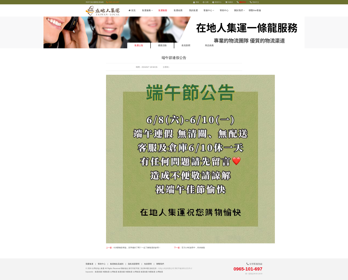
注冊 (207, 2)
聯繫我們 (160, 264)
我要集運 (89, 264)
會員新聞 (185, 45)
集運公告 (138, 45)
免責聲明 (148, 264)
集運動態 (162, 10)
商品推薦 (209, 45)
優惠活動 (162, 45)
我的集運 (193, 10)
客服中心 (208, 10)
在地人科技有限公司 (166, 268)
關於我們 (238, 10)
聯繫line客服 (255, 10)
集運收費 (178, 10)
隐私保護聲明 (133, 264)
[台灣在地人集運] (103, 11)
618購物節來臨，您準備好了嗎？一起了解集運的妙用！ (137, 247)
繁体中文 (242, 2)
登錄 (197, 2)
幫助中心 (218, 2)
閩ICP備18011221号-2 (183, 268)
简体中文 (255, 2)
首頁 (133, 10)
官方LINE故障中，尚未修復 (193, 247)
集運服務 (146, 10)
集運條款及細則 (116, 264)
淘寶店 (230, 2)
